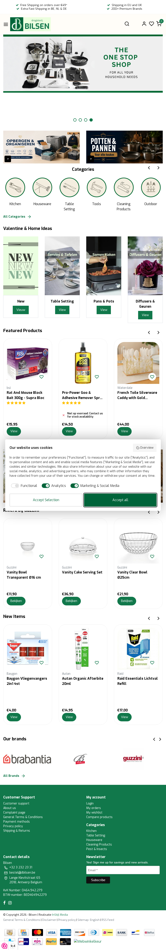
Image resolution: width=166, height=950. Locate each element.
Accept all (120, 500)
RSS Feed (108, 920)
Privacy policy (13, 826)
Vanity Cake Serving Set (27, 572)
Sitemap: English (89, 920)
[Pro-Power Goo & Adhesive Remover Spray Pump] (83, 363)
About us (9, 808)
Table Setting (69, 206)
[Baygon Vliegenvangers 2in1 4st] (28, 649)
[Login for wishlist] (41, 377)
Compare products (99, 817)
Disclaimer (49, 920)
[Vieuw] (20, 265)
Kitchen (15, 204)
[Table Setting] (69, 187)
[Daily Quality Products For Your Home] (30, 24)
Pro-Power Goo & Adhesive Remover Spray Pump (83, 395)
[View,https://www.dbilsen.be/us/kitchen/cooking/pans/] (103, 265)
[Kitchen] (15, 187)
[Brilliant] (83, 759)
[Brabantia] (29, 759)
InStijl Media (59, 915)
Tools (96, 204)
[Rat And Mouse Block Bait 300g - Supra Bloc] (28, 363)
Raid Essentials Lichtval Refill (137, 681)
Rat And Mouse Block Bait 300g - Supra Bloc (25, 395)
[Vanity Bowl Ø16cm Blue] (138, 543)
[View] (41, 146)
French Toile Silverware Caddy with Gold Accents (137, 395)
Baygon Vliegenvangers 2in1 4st (27, 681)
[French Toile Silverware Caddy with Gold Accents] (138, 363)
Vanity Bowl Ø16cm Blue (137, 572)
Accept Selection (46, 500)
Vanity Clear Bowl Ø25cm (77, 575)
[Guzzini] (136, 759)
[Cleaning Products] (123, 187)
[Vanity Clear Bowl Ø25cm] (83, 543)
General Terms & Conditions (23, 817)
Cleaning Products (124, 206)
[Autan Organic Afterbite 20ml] (83, 649)
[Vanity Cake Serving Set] (28, 543)
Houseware (42, 204)
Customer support (16, 803)
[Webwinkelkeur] (88, 941)
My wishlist (94, 813)
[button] (75, 120)
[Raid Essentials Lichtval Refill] (138, 649)
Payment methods (16, 822)
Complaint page (14, 813)
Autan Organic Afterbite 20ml (82, 681)
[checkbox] (23, 485)
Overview (146, 448)
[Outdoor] (151, 187)
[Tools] (96, 187)
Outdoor (150, 204)
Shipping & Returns (16, 831)
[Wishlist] (41, 556)
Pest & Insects (96, 849)
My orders (93, 808)
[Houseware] (42, 187)
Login (90, 803)
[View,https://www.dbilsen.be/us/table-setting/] (62, 265)
